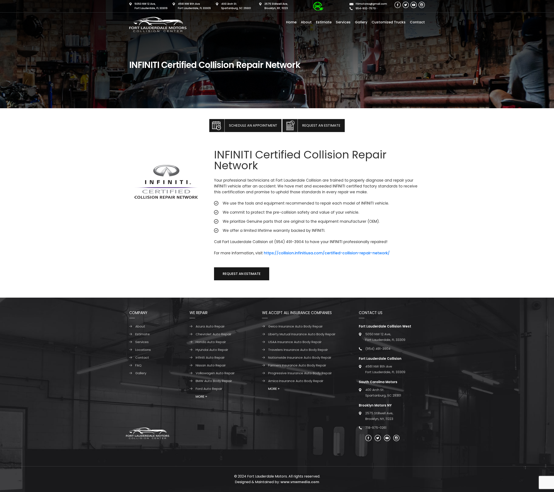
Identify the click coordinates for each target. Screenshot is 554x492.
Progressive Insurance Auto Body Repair (300, 373)
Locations (143, 349)
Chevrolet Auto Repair (213, 334)
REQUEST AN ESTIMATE (321, 125)
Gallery (361, 22)
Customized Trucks (389, 22)
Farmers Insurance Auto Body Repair (297, 365)
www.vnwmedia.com (299, 481)
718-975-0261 (376, 427)
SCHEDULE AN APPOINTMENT (253, 125)
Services (343, 22)
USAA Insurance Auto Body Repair (295, 342)
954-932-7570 (365, 8)
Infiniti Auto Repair (210, 357)
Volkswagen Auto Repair (215, 373)
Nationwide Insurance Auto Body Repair (299, 357)
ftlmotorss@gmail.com (371, 4)
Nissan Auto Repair (211, 365)
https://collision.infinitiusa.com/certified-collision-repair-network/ (327, 253)
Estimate (324, 22)
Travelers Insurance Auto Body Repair (298, 349)
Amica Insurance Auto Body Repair (295, 381)
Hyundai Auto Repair (212, 349)
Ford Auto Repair (209, 388)
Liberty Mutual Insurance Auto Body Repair (301, 334)
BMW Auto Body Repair (214, 381)
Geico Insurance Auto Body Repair (295, 326)
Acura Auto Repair (210, 326)
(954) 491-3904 (377, 348)
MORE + (201, 396)
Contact (417, 22)
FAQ (138, 365)
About (306, 22)
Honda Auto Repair (211, 342)
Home (291, 22)
